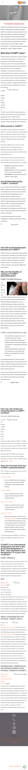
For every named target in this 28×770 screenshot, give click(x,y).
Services (6, 739)
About (10, 739)
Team (13, 739)
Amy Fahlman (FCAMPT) (10, 518)
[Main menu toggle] (2, 2)
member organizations (8, 634)
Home (2, 739)
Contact (17, 739)
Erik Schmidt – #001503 (6, 513)
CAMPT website (9, 461)
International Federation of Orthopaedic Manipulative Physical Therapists (6, 679)
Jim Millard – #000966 (6, 477)
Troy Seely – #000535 (5, 490)
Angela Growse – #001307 (7, 501)
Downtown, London (16, 741)
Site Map (22, 739)
